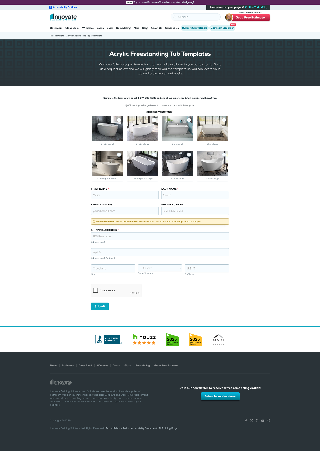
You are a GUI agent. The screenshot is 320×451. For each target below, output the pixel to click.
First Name (100, 189)
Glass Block (85, 365)
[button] (315, 429)
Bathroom (68, 365)
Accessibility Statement (144, 428)
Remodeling (143, 365)
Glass (127, 365)
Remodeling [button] (123, 28)
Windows (102, 365)
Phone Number (172, 204)
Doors (116, 365)
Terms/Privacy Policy (117, 428)
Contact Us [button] (172, 28)
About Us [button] (156, 28)
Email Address (102, 204)
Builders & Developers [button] (194, 27)
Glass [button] (110, 28)
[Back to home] (63, 16)
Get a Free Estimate (166, 365)
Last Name (169, 189)
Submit (99, 306)
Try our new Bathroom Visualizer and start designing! (160, 2)
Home (53, 365)
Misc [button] (136, 28)
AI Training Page (168, 428)
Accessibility (64, 7)
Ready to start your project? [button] (236, 7)
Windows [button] (88, 28)
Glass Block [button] (72, 28)
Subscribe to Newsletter (220, 396)
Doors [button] (100, 28)
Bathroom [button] (56, 28)
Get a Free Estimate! (251, 16)
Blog (145, 28)
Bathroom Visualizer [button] (223, 26)
